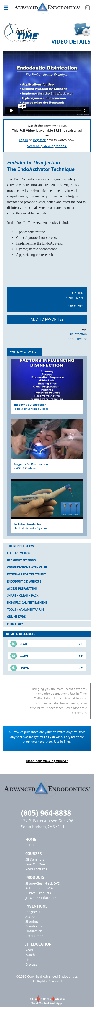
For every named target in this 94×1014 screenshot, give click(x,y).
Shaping (31, 921)
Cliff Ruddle (34, 845)
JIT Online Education (40, 897)
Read (29, 950)
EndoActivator (76, 339)
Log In (23, 140)
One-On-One (35, 864)
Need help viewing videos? (47, 146)
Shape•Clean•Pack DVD (42, 883)
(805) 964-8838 (46, 813)
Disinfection (78, 334)
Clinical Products (38, 893)
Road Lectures (36, 869)
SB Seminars (34, 859)
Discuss (31, 964)
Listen (29, 959)
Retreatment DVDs (39, 888)
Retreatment (34, 935)
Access (30, 916)
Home (30, 839)
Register (39, 140)
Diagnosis (32, 912)
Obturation (33, 931)
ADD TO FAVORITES (47, 319)
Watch (30, 955)
